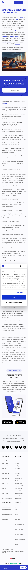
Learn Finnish (5, 481)
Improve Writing (19, 498)
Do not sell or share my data (14, 302)
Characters (17, 468)
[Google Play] (20, 422)
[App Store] (7, 422)
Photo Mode (17, 473)
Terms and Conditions (20, 527)
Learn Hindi (4, 488)
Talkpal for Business (6, 509)
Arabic (15, 31)
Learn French (5, 466)
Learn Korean (5, 493)
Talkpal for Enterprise (7, 512)
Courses (17, 463)
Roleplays (17, 466)
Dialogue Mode (18, 483)
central (22, 143)
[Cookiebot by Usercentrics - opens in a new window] (19, 266)
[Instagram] (3, 447)
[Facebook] (16, 447)
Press (16, 512)
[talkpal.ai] (3, 2)
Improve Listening (19, 491)
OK (14, 297)
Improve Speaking (19, 493)
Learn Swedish (5, 478)
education (4, 36)
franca (21, 17)
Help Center (17, 519)
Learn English (5, 461)
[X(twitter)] (24, 447)
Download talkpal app (15, 370)
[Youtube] (11, 447)
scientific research (15, 36)
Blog (16, 509)
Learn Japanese (5, 491)
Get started (18, 2)
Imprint (16, 544)
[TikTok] (7, 447)
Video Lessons (18, 488)
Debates (17, 471)
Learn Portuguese (6, 496)
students (17, 44)
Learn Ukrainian (5, 473)
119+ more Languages (7, 498)
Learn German (5, 471)
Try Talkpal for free (14, 90)
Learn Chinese (5, 486)
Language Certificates (20, 486)
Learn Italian (5, 468)
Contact (16, 517)
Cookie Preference (19, 524)
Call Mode (17, 476)
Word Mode (17, 481)
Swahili (4, 16)
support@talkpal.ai (16, 441)
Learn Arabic (5, 483)
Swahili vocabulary (7, 42)
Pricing (16, 514)
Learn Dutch (4, 476)
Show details (19, 292)
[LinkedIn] (20, 447)
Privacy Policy (18, 522)
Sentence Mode (18, 478)
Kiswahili (17, 16)
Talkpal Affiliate (5, 522)
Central (17, 19)
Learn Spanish (5, 463)
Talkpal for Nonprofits (7, 514)
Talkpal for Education (7, 507)
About (16, 507)
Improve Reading (19, 496)
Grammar (17, 461)
